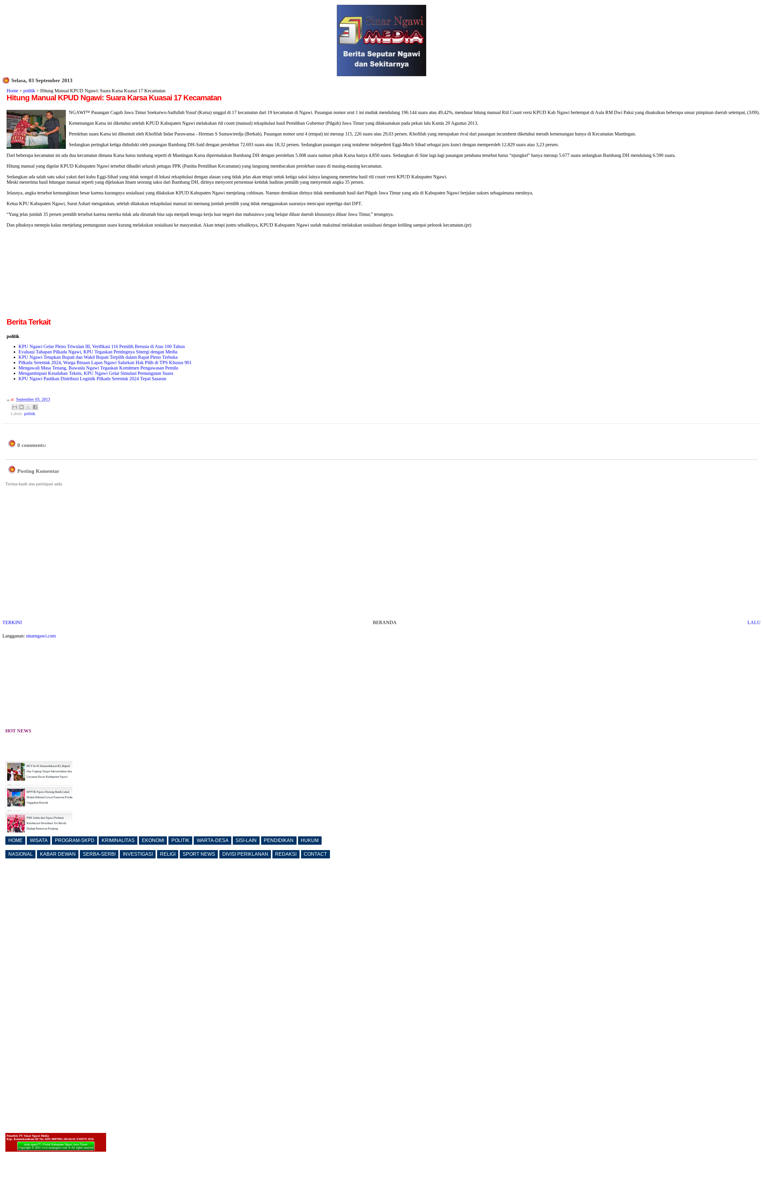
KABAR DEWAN (58, 854)
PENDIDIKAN (279, 840)
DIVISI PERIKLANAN (245, 854)
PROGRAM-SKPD (74, 840)
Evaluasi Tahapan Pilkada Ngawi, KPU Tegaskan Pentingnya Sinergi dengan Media (97, 351)
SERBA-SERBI (99, 854)
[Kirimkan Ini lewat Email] (15, 407)
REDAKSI (286, 854)
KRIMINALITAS (118, 840)
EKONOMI (153, 840)
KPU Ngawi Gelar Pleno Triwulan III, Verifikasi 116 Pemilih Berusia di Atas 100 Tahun (101, 346)
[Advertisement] (57, 275)
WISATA (39, 840)
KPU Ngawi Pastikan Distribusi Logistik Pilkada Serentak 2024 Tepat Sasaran (92, 378)
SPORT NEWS (199, 854)
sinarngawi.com (41, 635)
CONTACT (315, 854)
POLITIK (180, 840)
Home (12, 90)
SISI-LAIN (246, 840)
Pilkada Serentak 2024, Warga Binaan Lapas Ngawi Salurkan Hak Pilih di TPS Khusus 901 (105, 362)
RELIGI (168, 854)
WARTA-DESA (213, 840)
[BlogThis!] (21, 407)
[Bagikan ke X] (28, 407)
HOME (15, 840)
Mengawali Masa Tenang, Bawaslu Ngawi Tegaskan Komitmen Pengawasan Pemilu (98, 367)
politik (29, 90)
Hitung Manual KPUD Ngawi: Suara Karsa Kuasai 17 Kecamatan (114, 97)
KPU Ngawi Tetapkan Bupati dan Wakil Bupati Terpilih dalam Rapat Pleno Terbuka (98, 357)
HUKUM (310, 840)
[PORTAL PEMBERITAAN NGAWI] (381, 74)
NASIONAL (20, 854)
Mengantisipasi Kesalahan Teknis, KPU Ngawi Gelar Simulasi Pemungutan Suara (95, 373)
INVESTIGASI (138, 854)
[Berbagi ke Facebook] (35, 407)
